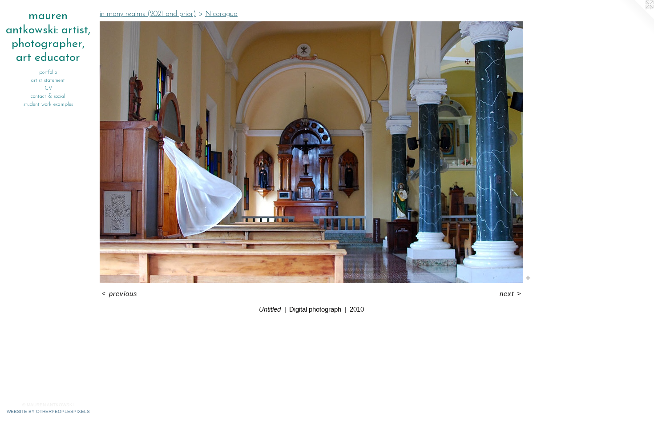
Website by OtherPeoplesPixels (48, 411)
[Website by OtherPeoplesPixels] (636, 18)
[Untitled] (311, 152)
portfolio (48, 72)
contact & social (48, 96)
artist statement (48, 80)
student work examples (48, 104)
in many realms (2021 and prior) (148, 14)
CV (48, 88)
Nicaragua (221, 14)
